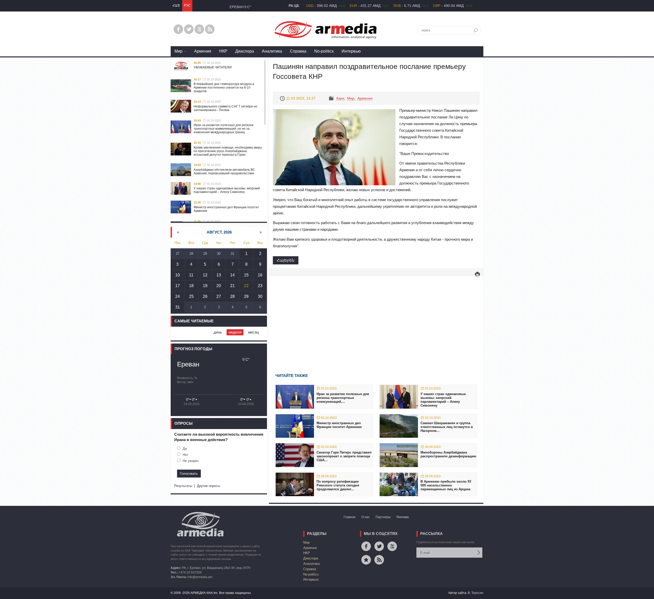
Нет (185, 455)
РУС (187, 5)
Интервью (351, 51)
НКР (223, 51)
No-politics (324, 51)
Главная (350, 517)
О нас (365, 517)
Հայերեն (286, 260)
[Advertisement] (376, 317)
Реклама (402, 517)
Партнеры (383, 517)
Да (185, 448)
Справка (298, 51)
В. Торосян (475, 593)
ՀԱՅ (176, 5)
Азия (340, 98)
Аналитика (272, 51)
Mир (178, 51)
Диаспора (244, 51)
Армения (202, 51)
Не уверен (190, 461)
